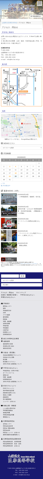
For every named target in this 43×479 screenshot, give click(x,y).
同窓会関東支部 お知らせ (11, 446)
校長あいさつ (7, 306)
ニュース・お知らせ (9, 401)
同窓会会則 (6, 430)
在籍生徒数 (6, 323)
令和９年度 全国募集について (12, 364)
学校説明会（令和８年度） (11, 370)
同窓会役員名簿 (8, 426)
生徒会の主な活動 (8, 357)
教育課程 (6, 317)
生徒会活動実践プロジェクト (12, 355)
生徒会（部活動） (9, 352)
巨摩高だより (7, 332)
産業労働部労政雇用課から (11, 434)
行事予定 (6, 330)
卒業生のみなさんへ (8, 297)
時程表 (5, 319)
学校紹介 (6, 303)
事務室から (6, 417)
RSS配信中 (6, 185)
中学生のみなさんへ (27, 295)
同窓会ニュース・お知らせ (11, 432)
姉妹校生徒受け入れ (9, 392)
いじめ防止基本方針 (9, 408)
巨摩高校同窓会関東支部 (12, 439)
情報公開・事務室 (9, 405)
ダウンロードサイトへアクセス (28, 263)
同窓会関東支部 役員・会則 (12, 443)
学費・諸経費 (7, 321)
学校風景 (6, 328)
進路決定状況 (7, 348)
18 (16, 173)
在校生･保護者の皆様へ (9, 295)
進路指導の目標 (8, 344)
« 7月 (3, 183)
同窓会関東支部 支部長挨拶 (12, 441)
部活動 (5, 359)
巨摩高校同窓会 (9, 421)
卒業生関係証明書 (8, 415)
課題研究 (6, 397)
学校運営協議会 (8, 410)
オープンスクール (8, 373)
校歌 (4, 308)
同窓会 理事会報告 (9, 428)
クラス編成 (6, 315)
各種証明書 (6, 412)
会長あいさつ (7, 424)
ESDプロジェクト (9, 386)
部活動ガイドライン (9, 361)
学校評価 (6, 325)
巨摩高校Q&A (7, 334)
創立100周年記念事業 (11, 338)
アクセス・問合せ (7, 292)
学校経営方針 (7, 310)
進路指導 (6, 341)
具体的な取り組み (8, 346)
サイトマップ (21, 292)
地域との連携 (7, 395)
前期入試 (6, 375)
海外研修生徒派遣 (8, 390)
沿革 (4, 312)
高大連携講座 (7, 399)
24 (10, 176)
